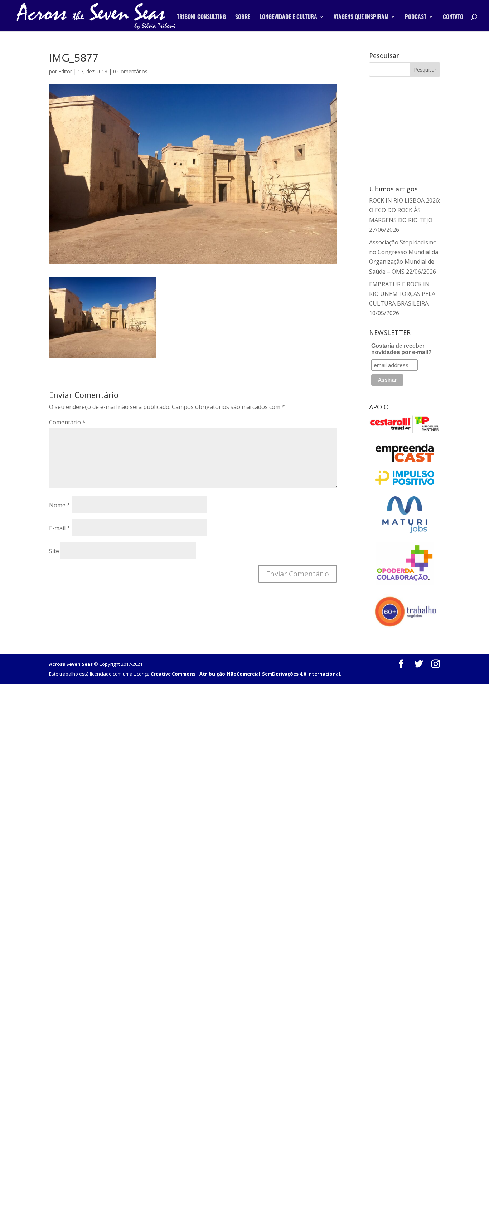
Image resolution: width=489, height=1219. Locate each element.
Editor (65, 71)
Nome (59, 505)
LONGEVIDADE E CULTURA (288, 17)
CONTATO (453, 17)
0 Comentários (130, 71)
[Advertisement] (411, 129)
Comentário (67, 422)
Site (54, 551)
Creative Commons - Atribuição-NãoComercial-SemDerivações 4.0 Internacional (245, 674)
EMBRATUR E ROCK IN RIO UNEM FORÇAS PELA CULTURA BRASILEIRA (402, 293)
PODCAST (415, 17)
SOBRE (242, 17)
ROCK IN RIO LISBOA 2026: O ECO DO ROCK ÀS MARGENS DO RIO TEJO (404, 210)
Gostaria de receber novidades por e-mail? (401, 349)
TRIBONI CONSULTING (201, 17)
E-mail (59, 528)
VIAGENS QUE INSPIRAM (361, 17)
